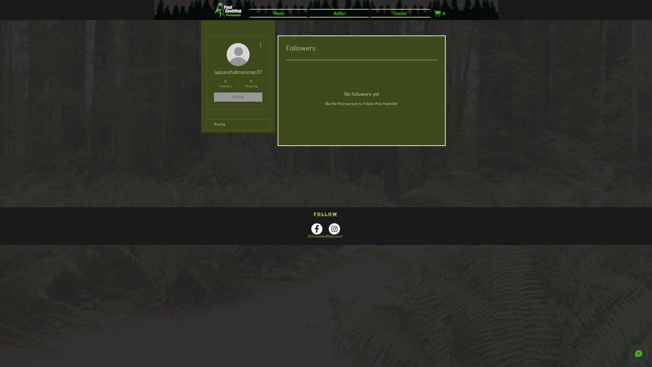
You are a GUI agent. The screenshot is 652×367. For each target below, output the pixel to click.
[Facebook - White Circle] (316, 228)
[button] (439, 13)
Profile (219, 124)
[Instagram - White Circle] (334, 228)
